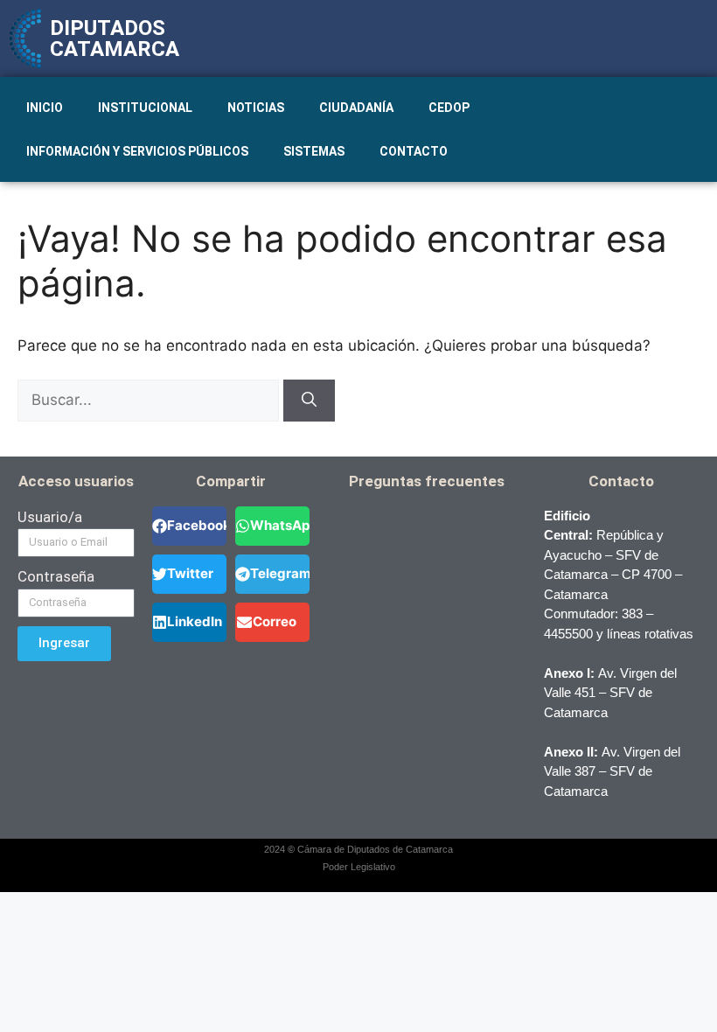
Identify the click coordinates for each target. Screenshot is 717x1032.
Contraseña (55, 576)
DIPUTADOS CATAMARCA (114, 38)
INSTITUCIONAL (145, 108)
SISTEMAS (314, 151)
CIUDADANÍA (356, 108)
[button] (189, 526)
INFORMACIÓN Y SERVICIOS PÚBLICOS (137, 151)
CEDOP (449, 108)
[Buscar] (309, 401)
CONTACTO (413, 151)
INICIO (44, 108)
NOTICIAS (255, 108)
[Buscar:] (150, 399)
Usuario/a (49, 517)
